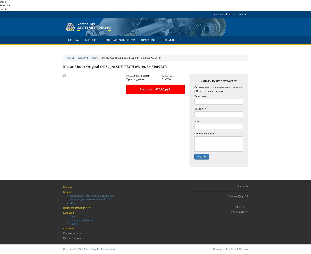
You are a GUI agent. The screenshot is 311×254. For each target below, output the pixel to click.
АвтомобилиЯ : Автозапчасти (99, 249)
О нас (73, 216)
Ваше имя (200, 96)
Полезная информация (82, 220)
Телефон (200, 108)
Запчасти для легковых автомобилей (90, 199)
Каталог (90, 40)
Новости (74, 223)
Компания (147, 40)
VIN (196, 121)
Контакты (168, 40)
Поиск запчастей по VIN (119, 40)
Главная (74, 40)
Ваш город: (219, 14)
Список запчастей (204, 133)
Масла (73, 203)
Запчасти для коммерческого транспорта (92, 195)
